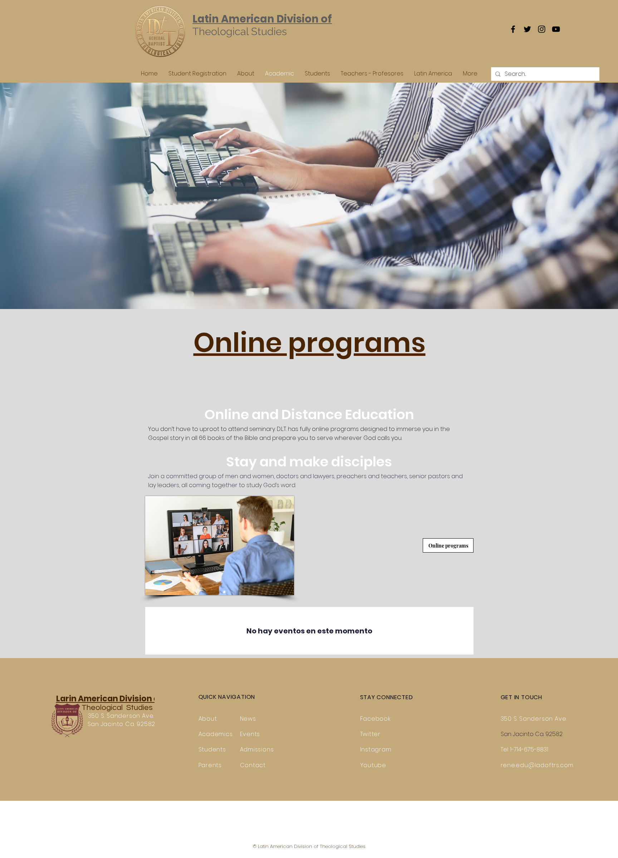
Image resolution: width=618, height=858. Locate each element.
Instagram (376, 749)
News (248, 719)
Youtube (373, 765)
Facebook (375, 719)
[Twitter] (527, 29)
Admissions (257, 749)
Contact (253, 765)
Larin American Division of (109, 698)
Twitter (370, 734)
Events (250, 734)
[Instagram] (541, 29)
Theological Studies (116, 707)
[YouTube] (556, 29)
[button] (309, 342)
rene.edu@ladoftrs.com (537, 765)
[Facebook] (513, 29)
